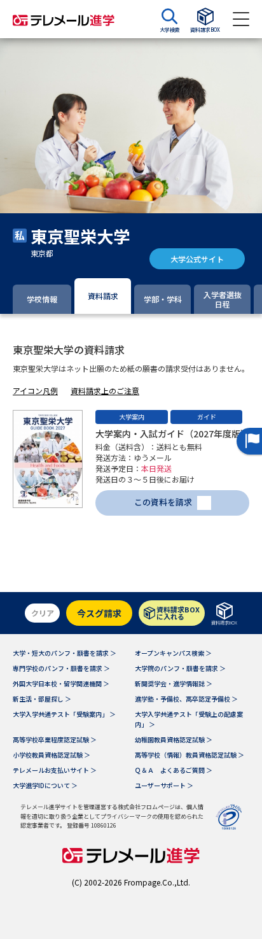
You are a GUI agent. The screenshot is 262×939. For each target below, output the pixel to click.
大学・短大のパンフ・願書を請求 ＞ (64, 653)
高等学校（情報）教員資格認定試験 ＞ (189, 754)
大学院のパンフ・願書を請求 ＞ (180, 668)
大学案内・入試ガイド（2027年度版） (172, 433)
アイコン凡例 (35, 390)
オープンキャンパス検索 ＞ (173, 653)
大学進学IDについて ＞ (45, 785)
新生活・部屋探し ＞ (42, 698)
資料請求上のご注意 (105, 390)
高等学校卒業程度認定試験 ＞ (55, 739)
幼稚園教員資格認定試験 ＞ (173, 739)
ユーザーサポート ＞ (164, 785)
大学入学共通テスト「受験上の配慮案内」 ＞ (189, 719)
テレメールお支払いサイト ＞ (55, 770)
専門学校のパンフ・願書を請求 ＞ (61, 668)
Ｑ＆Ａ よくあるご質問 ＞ (173, 770)
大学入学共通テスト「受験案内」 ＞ (64, 714)
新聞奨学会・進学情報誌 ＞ (173, 683)
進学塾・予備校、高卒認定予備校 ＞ (186, 698)
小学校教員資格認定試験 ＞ (51, 754)
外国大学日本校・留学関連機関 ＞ (61, 683)
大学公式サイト (197, 258)
